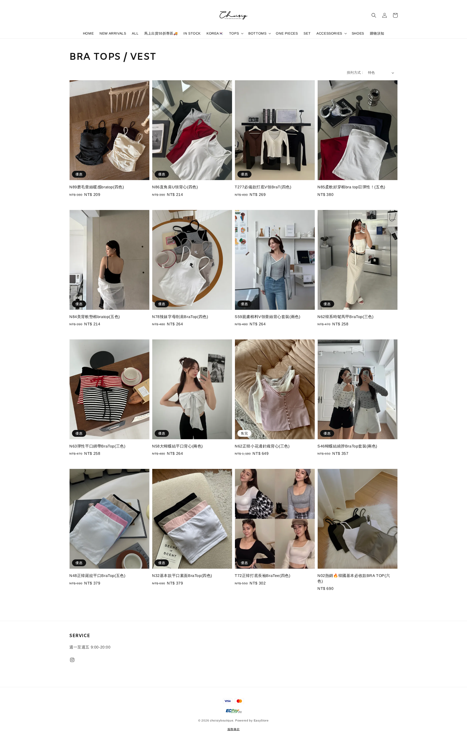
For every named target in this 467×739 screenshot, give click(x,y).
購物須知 (377, 33)
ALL (135, 33)
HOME (88, 33)
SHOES (358, 33)
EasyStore (261, 720)
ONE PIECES (287, 33)
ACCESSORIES (329, 33)
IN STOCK (192, 33)
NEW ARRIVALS (112, 33)
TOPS (234, 33)
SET (307, 33)
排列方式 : (355, 72)
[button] (373, 15)
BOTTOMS (257, 33)
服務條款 (233, 729)
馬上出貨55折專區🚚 (161, 33)
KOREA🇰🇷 (215, 33)
